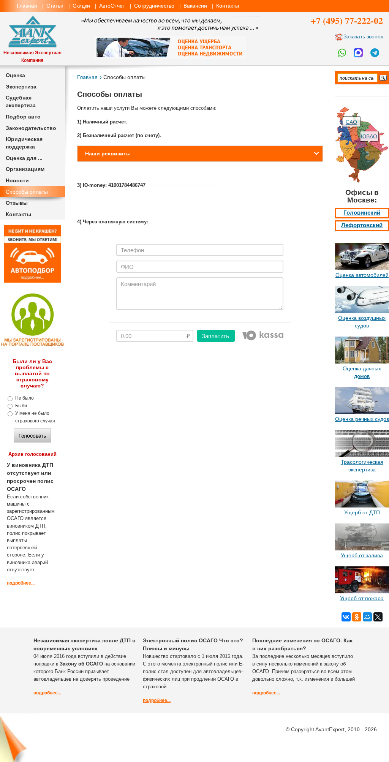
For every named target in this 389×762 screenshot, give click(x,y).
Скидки (81, 6)
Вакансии (195, 6)
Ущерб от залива (362, 555)
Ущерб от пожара (362, 598)
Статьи (54, 6)
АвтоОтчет (112, 6)
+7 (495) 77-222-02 (347, 20)
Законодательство (31, 128)
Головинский (361, 213)
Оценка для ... (24, 158)
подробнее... (21, 583)
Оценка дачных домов (362, 372)
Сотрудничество (154, 6)
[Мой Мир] (367, 616)
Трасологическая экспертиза (362, 466)
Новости (17, 180)
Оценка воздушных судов (362, 322)
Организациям (25, 169)
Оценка (15, 75)
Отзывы (17, 203)
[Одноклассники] (356, 616)
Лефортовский (362, 225)
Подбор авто (23, 117)
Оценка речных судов (362, 419)
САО (351, 122)
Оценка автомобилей (362, 275)
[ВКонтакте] (346, 616)
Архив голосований (32, 454)
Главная (27, 6)
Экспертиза (21, 87)
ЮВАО (369, 136)
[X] (378, 616)
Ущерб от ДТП (362, 512)
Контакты (227, 6)
